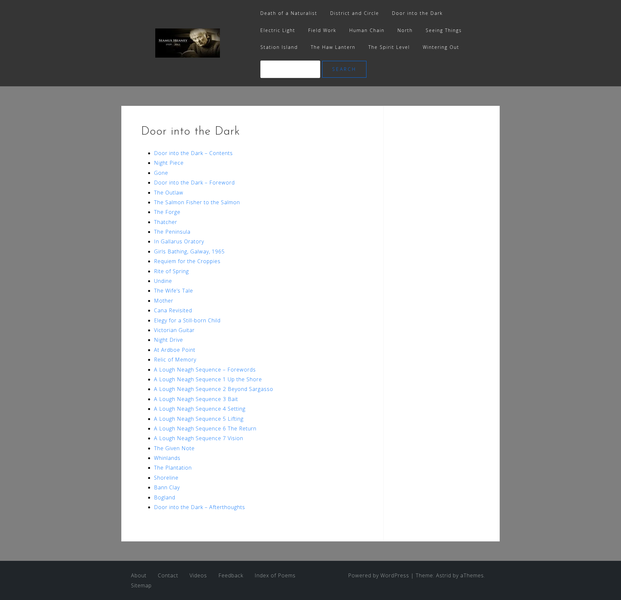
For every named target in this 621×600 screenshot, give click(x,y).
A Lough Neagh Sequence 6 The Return (205, 428)
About (139, 575)
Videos (198, 575)
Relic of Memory (175, 359)
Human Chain (367, 30)
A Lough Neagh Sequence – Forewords (205, 369)
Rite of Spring (171, 271)
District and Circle (354, 13)
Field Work (322, 30)
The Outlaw (168, 192)
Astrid (443, 575)
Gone (161, 172)
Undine (163, 280)
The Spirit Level (389, 47)
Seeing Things (444, 30)
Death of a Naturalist (288, 13)
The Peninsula (172, 231)
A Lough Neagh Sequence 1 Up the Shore (208, 379)
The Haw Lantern (333, 47)
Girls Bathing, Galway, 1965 (189, 251)
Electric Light (277, 30)
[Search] (291, 69)
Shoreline (166, 477)
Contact (168, 575)
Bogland (164, 497)
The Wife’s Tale (173, 290)
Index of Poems (275, 575)
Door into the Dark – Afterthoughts (199, 507)
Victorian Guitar (174, 330)
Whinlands (167, 457)
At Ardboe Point (174, 349)
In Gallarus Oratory (179, 241)
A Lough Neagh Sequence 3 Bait (196, 399)
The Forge (167, 212)
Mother (163, 300)
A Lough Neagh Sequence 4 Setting (199, 408)
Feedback (230, 575)
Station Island (279, 47)
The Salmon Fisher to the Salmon (197, 202)
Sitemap (141, 585)
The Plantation (173, 467)
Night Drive (168, 339)
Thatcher (165, 222)
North (405, 30)
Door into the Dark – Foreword (194, 182)
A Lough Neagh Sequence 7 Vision (198, 438)
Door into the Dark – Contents (193, 153)
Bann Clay (167, 487)
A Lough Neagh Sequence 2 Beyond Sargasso (213, 389)
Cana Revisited (173, 310)
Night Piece (169, 162)
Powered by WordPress (378, 575)
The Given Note (174, 448)
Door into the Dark (417, 13)
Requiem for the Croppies (187, 261)
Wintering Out (441, 47)
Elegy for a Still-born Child (187, 320)
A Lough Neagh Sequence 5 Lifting (199, 418)
